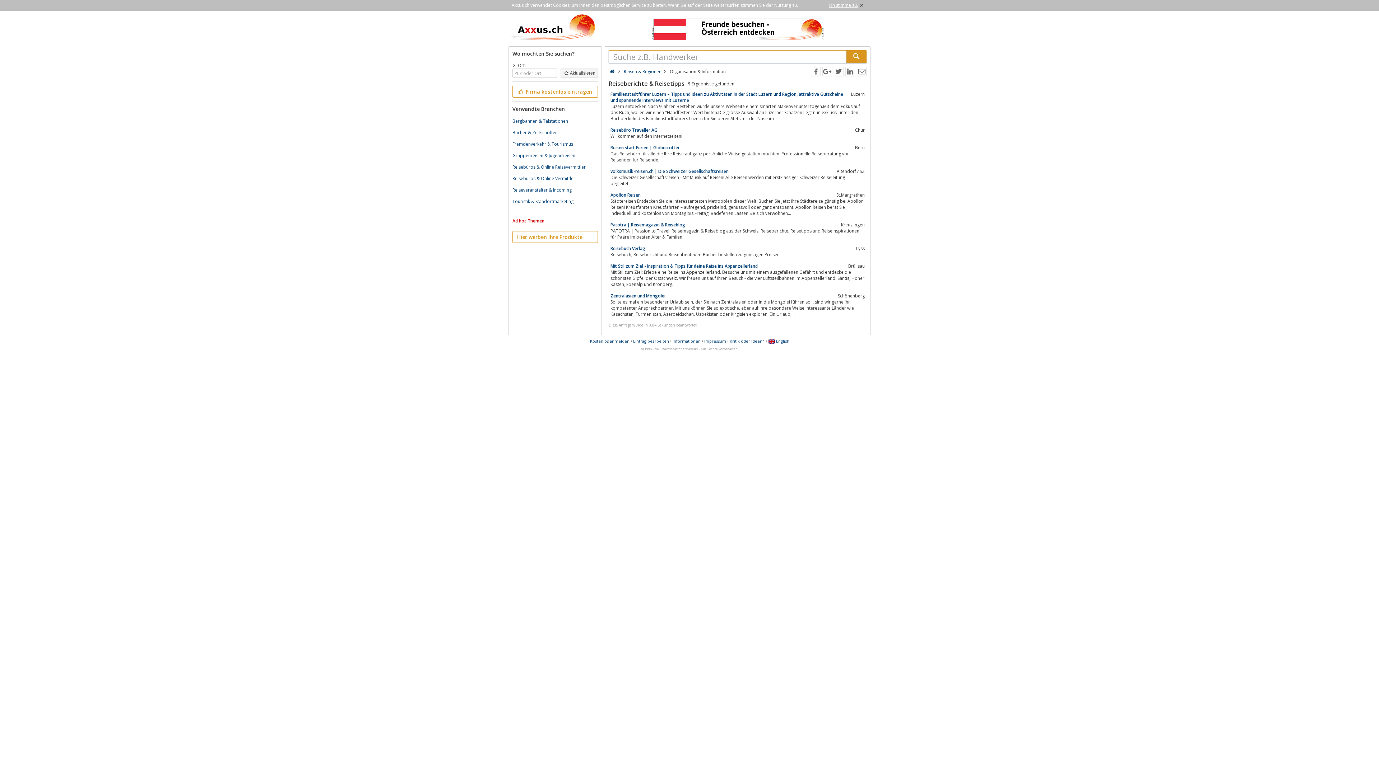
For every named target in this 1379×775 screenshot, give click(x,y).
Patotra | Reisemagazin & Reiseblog (647, 225)
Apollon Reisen (625, 195)
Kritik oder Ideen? (747, 341)
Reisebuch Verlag (627, 248)
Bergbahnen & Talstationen (540, 121)
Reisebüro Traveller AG (634, 130)
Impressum (715, 341)
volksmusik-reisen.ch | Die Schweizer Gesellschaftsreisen (669, 171)
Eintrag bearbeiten (651, 341)
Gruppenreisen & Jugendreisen (543, 155)
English (782, 341)
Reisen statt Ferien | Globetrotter (645, 148)
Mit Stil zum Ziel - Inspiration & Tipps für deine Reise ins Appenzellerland (684, 266)
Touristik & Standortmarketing (543, 201)
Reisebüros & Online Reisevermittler (549, 167)
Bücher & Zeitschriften (535, 133)
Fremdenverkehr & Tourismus (542, 144)
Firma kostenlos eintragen (558, 91)
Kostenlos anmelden (610, 341)
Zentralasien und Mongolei (637, 296)
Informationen (687, 341)
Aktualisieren (582, 73)
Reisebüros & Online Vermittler (543, 178)
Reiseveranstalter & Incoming (542, 190)
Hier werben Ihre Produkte (549, 237)
